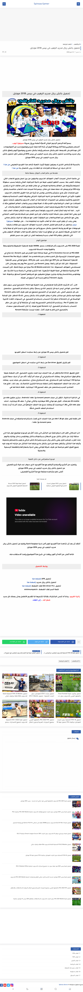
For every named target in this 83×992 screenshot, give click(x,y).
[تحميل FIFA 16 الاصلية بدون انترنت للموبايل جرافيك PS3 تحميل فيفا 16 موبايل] (68, 709)
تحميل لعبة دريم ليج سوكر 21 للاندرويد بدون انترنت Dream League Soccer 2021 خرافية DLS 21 (44, 834)
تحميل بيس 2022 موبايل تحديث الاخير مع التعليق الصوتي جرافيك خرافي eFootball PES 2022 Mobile (56, 485)
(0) (3, 52)
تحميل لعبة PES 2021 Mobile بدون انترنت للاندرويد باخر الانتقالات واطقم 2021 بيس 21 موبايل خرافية (42, 899)
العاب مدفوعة (74, 972)
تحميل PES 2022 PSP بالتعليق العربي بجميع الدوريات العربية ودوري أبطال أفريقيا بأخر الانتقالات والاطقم (41, 721)
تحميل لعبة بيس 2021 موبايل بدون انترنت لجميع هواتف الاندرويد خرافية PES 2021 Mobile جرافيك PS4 (41, 812)
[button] (62, 642)
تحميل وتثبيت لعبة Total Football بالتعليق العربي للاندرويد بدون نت (69, 695)
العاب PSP (75, 957)
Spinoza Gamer (41, 4)
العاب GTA (75, 953)
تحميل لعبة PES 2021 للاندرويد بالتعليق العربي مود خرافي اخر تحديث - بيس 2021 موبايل (46, 801)
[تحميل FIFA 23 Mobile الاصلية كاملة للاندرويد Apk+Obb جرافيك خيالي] (14, 683)
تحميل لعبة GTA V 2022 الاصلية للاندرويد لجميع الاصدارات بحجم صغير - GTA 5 (16, 721)
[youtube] (4, 985)
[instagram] (11, 985)
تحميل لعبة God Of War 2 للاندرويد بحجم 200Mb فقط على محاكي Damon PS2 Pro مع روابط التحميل (42, 823)
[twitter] (8, 985)
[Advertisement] (41, 24)
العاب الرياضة (67, 44)
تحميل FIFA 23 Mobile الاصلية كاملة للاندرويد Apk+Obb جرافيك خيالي (15, 695)
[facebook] (1, 985)
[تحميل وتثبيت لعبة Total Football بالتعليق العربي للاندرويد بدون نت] (68, 683)
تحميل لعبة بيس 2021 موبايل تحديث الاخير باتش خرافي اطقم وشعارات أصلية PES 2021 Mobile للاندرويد (40, 877)
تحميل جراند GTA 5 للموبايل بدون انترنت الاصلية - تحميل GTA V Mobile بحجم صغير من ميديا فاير (41, 695)
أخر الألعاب (77, 44)
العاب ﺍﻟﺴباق (74, 975)
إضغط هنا (36, 579)
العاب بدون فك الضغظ (71, 968)
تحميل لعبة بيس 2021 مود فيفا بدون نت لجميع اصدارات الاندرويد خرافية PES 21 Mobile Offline (43, 866)
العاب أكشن (74, 961)
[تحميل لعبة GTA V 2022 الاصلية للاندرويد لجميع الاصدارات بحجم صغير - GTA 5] (14, 709)
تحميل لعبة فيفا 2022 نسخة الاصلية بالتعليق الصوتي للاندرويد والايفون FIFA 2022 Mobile (17, 485)
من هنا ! (6, 165)
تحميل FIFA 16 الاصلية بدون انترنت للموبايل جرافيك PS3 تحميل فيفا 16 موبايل (69, 721)
